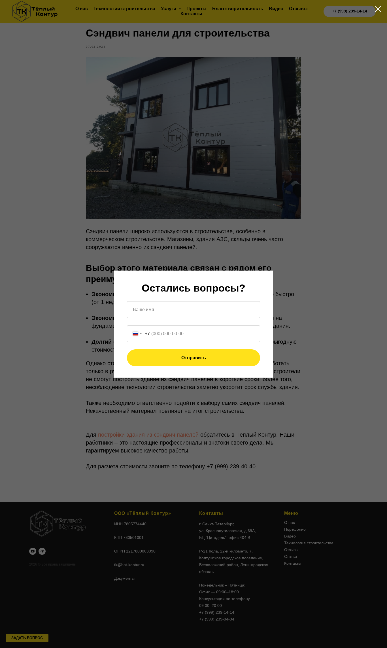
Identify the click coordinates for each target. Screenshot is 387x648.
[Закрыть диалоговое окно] (378, 9)
